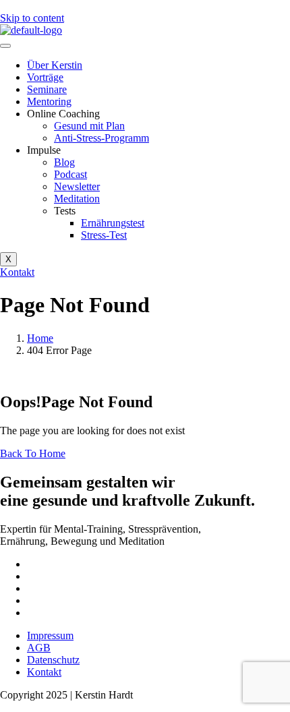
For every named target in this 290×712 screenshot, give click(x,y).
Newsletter (77, 186)
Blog (64, 162)
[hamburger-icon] (5, 46)
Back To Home (32, 453)
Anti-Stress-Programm (101, 138)
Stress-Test (104, 235)
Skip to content (32, 18)
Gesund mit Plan (89, 125)
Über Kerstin (54, 65)
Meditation (77, 198)
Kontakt (44, 672)
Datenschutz (53, 659)
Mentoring (49, 101)
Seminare (47, 89)
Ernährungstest (112, 223)
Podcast (70, 174)
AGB (39, 647)
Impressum (50, 635)
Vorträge (45, 77)
